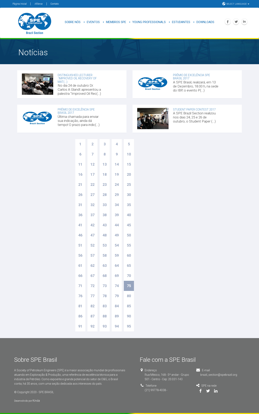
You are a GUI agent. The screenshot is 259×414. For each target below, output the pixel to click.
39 (117, 215)
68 (105, 276)
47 (92, 235)
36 (80, 215)
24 (117, 184)
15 (129, 164)
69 (117, 276)
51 (80, 245)
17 (92, 174)
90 (129, 316)
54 (117, 245)
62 (92, 265)
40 (129, 215)
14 (117, 164)
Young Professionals (149, 22)
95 (129, 326)
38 (105, 215)
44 (117, 225)
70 (129, 276)
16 (80, 174)
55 (129, 245)
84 (117, 306)
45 (129, 225)
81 (80, 306)
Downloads (205, 22)
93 (105, 326)
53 (105, 245)
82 (92, 306)
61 (80, 265)
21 (80, 184)
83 (105, 306)
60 (129, 255)
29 (117, 195)
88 (105, 316)
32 (92, 205)
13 (105, 164)
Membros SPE (116, 22)
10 (129, 154)
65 (129, 265)
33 (105, 205)
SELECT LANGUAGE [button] (236, 4)
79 (117, 296)
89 (117, 316)
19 (117, 174)
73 (105, 286)
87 (92, 316)
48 (105, 235)
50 (129, 235)
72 (92, 286)
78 (105, 296)
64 (117, 265)
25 (129, 184)
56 (80, 255)
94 (117, 326)
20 (129, 174)
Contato (54, 3)
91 (80, 326)
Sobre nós (73, 22)
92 (92, 326)
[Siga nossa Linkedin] (219, 391)
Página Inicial (20, 3)
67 (92, 276)
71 (80, 286)
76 (80, 296)
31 (80, 205)
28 (105, 195)
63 (105, 265)
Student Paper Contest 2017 (194, 109)
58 (105, 255)
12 (92, 164)
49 (117, 235)
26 (80, 195)
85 (129, 306)
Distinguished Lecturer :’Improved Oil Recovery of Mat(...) (77, 78)
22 (92, 184)
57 (92, 255)
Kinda (36, 400)
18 (105, 174)
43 (105, 225)
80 (129, 296)
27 (92, 195)
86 (80, 316)
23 (105, 184)
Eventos (93, 22)
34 (117, 205)
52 (92, 245)
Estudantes (181, 22)
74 (117, 286)
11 (80, 164)
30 (129, 195)
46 (80, 235)
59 (117, 255)
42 (92, 225)
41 (80, 225)
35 (129, 205)
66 (80, 276)
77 (92, 296)
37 (92, 215)
